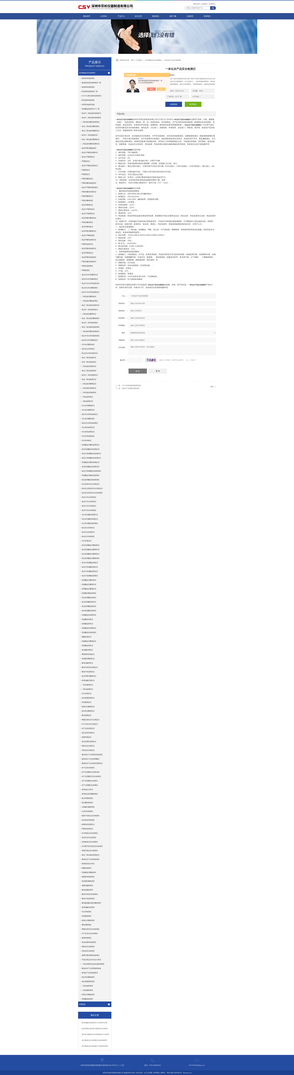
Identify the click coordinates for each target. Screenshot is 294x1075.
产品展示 (139, 60)
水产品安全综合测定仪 (90, 724)
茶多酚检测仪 (86, 916)
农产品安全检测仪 (88, 768)
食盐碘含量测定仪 (88, 658)
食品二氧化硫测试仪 (89, 379)
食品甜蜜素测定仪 (88, 698)
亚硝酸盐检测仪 (87, 999)
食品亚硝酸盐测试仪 (89, 602)
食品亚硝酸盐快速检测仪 (90, 480)
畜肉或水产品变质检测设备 (91, 968)
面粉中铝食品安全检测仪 (90, 816)
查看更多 (82, 1004)
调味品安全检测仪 (88, 946)
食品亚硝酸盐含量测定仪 (90, 554)
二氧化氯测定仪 (87, 685)
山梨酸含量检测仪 (88, 807)
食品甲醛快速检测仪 (89, 257)
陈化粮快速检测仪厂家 (90, 91)
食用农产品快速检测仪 (90, 973)
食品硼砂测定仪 (87, 650)
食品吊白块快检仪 (88, 349)
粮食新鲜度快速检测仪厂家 (91, 83)
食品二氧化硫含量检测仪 (90, 318)
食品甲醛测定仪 (87, 253)
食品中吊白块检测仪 (89, 510)
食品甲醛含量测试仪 (89, 231)
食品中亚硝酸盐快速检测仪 (91, 471)
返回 (212, 386)
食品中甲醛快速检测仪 (90, 187)
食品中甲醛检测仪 (88, 235)
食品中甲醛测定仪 (88, 157)
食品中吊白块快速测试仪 (90, 283)
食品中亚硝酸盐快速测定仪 (91, 453)
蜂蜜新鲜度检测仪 (88, 877)
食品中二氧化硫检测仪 (90, 323)
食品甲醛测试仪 (87, 205)
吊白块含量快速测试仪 (90, 515)
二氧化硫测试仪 (87, 401)
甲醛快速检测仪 (87, 266)
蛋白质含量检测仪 (88, 977)
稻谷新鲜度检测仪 (88, 78)
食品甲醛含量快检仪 (89, 218)
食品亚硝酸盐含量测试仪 (90, 549)
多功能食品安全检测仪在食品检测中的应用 (96, 1040)
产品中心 (121, 16)
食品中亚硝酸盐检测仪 (90, 576)
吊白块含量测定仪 (88, 405)
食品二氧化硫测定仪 (89, 357)
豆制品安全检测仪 (88, 951)
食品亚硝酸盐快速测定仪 (90, 449)
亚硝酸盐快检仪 (87, 619)
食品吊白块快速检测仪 (90, 423)
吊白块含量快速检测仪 (90, 523)
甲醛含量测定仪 (87, 196)
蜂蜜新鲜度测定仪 (88, 654)
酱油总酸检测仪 (87, 890)
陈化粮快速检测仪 (88, 100)
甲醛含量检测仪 (87, 200)
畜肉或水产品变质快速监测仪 (92, 754)
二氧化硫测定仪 (87, 689)
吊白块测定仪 (86, 693)
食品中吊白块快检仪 (89, 497)
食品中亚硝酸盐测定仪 (90, 571)
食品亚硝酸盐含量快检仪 (90, 545)
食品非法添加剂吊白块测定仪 (92, 488)
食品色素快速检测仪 (89, 942)
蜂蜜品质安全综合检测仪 (90, 929)
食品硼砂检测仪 (87, 802)
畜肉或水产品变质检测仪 (90, 859)
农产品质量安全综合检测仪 (91, 776)
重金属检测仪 (86, 925)
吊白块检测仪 (86, 912)
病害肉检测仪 (86, 938)
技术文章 (138, 16)
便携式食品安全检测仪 (90, 850)
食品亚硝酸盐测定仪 (89, 606)
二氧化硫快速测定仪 (89, 388)
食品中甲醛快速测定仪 (90, 165)
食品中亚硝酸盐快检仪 (90, 563)
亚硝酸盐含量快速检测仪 (90, 475)
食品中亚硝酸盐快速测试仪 (91, 458)
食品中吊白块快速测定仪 (90, 292)
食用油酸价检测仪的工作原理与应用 (94, 1023)
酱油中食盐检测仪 (88, 898)
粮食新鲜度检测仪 (88, 87)
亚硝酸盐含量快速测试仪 (90, 445)
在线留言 (204, 4)
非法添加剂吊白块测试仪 (90, 484)
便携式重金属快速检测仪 (90, 955)
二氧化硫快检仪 (87, 397)
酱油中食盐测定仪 (88, 672)
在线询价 (173, 104)
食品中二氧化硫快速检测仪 (91, 117)
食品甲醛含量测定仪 (89, 676)
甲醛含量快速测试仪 (89, 192)
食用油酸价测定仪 (88, 680)
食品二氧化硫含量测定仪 (90, 139)
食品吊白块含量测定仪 (90, 340)
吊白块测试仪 (86, 541)
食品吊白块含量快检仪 (90, 279)
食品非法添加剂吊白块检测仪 (92, 493)
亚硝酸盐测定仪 (87, 645)
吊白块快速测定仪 (88, 432)
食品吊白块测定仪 (88, 532)
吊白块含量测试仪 (88, 410)
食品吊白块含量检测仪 (90, 288)
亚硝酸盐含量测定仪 (89, 589)
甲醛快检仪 (86, 170)
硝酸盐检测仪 (86, 868)
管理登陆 (156, 1073)
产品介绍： (121, 114)
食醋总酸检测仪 (87, 885)
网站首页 (196, 4)
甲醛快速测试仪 (87, 244)
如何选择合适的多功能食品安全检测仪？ (96, 1028)
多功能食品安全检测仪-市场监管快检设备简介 (96, 1046)
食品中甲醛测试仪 (88, 213)
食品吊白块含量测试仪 (90, 275)
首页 (132, 60)
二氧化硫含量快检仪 (89, 296)
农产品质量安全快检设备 (90, 772)
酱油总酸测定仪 (87, 663)
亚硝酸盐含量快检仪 (89, 580)
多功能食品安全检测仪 (87, 73)
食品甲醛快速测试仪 (89, 240)
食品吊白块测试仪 (88, 528)
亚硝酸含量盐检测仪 (89, 593)
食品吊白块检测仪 (88, 536)
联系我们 (212, 4)
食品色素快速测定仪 (89, 741)
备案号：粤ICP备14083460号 (171, 1073)
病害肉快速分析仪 (88, 864)
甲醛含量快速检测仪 (89, 183)
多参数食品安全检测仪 (90, 842)
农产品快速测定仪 (88, 728)
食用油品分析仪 (87, 789)
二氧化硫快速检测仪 (89, 392)
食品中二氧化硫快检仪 (90, 309)
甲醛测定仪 (86, 174)
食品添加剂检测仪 (88, 820)
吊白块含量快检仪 (88, 344)
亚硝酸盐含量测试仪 (89, 584)
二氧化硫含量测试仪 (89, 314)
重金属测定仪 (86, 715)
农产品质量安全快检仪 (90, 781)
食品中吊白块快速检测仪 (90, 336)
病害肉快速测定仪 (88, 824)
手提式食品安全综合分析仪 (91, 960)
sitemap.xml (187, 1073)
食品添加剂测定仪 (88, 733)
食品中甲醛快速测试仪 (90, 152)
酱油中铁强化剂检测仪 (90, 894)
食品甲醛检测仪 (87, 798)
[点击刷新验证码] (151, 360)
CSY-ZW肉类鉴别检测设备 (131, 385)
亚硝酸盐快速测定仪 (89, 628)
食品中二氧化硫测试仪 (90, 135)
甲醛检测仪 (86, 270)
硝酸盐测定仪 (86, 637)
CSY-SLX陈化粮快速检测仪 (91, 96)
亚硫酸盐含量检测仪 (89, 872)
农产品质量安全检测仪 (90, 785)
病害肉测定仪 (86, 737)
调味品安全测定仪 (88, 746)
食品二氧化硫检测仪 (89, 371)
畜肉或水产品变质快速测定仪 (92, 763)
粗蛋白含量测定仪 (88, 706)
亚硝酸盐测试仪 (87, 624)
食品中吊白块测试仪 (89, 501)
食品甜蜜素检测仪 (88, 981)
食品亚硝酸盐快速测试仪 (90, 467)
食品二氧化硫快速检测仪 (90, 327)
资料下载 (172, 16)
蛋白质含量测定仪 (88, 711)
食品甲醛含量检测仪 (89, 148)
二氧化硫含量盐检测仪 (90, 301)
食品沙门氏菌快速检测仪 (131, 388)
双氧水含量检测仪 (88, 994)
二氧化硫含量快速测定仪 (90, 331)
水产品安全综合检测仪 (90, 933)
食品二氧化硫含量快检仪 (90, 126)
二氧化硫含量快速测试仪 (90, 144)
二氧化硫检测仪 (87, 986)
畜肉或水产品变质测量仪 (90, 759)
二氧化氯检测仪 (87, 990)
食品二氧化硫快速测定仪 (90, 855)
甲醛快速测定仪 (87, 829)
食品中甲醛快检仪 (88, 209)
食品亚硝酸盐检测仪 (89, 610)
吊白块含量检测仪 (88, 419)
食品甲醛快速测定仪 (89, 248)
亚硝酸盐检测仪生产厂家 (90, 109)
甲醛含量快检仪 (87, 222)
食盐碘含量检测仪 (88, 881)
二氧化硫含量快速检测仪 (90, 122)
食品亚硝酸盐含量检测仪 (90, 558)
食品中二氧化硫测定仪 (90, 375)
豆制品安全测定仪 (88, 750)
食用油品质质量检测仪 (90, 794)
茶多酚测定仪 (86, 702)
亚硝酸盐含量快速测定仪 (90, 462)
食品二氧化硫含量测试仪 (90, 131)
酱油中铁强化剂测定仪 (90, 667)
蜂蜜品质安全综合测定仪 (90, 720)
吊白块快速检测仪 (88, 436)
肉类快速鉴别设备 (88, 104)
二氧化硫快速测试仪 (89, 366)
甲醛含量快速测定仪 (89, 261)
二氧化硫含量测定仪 (89, 384)
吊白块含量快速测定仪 (90, 519)
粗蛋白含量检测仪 (88, 920)
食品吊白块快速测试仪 (90, 353)
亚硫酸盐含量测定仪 (89, 641)
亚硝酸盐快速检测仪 (89, 632)
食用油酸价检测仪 (88, 907)
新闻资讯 (155, 16)
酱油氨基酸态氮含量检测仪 (91, 903)
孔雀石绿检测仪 (87, 811)
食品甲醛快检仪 (87, 227)
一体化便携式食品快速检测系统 (93, 964)
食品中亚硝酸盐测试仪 (90, 567)
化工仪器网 (148, 1073)
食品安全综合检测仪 (89, 837)
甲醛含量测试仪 (87, 179)
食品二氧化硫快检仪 (89, 362)
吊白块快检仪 (86, 440)
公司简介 (103, 16)
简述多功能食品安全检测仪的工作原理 (95, 1034)
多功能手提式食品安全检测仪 (92, 846)
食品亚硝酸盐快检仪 (89, 597)
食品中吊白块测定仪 (89, 506)
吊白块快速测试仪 (88, 427)
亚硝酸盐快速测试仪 (89, 615)
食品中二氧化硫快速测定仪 (91, 113)
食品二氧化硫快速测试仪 (90, 305)
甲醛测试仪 (86, 161)
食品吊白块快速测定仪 (90, 414)
